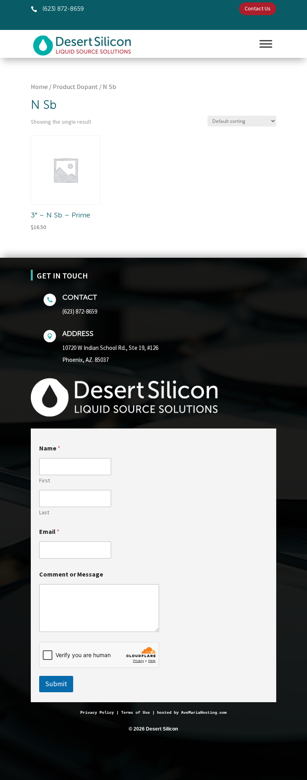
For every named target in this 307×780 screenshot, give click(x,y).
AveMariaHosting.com (204, 713)
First (44, 480)
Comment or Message (71, 574)
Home (39, 87)
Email (49, 531)
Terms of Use (135, 713)
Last (44, 512)
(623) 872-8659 (79, 311)
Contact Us (258, 8)
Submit (56, 683)
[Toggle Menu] (265, 43)
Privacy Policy (97, 713)
